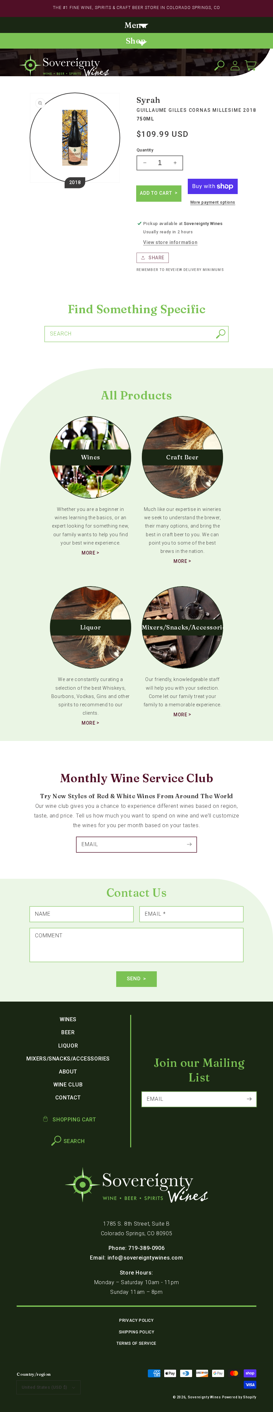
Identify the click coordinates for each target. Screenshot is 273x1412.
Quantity (144, 149)
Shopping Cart (73, 1119)
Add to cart (156, 193)
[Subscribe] (189, 844)
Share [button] (156, 257)
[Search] (220, 334)
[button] (136, 26)
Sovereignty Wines (204, 1397)
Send (134, 979)
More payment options (212, 202)
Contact (68, 1097)
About (68, 1071)
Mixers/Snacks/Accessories (68, 1059)
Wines (68, 1019)
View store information (170, 242)
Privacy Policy (136, 1320)
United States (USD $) (44, 1387)
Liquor (68, 1046)
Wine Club (68, 1084)
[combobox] (136, 334)
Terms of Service (136, 1343)
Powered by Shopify (239, 1397)
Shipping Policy (136, 1332)
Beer (68, 1032)
